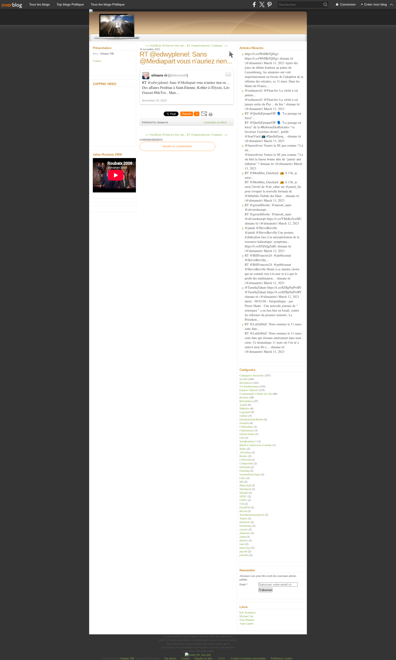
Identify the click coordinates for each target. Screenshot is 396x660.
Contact (97, 61)
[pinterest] (269, 4)
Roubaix (244, 397)
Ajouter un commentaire (177, 146)
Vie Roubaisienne (249, 386)
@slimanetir (178, 75)
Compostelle (246, 463)
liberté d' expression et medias (255, 445)
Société (243, 379)
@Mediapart (186, 82)
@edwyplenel (158, 82)
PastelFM (244, 507)
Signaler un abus (203, 658)
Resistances (245, 382)
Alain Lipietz (246, 623)
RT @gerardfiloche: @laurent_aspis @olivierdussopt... (268, 207)
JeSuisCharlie (246, 434)
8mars (242, 448)
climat (242, 536)
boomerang (245, 525)
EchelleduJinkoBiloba (251, 419)
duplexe (243, 540)
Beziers (243, 456)
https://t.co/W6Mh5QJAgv (262, 54)
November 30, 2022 (154, 100)
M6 (241, 481)
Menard (243, 492)
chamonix (244, 533)
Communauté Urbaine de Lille (255, 393)
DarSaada (244, 467)
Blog (95, 53)
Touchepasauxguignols (251, 514)
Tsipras (243, 518)
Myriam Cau (246, 616)
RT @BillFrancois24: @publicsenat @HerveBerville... (268, 257)
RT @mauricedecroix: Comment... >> (207, 45)
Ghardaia (244, 470)
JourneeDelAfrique (249, 474)
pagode (243, 551)
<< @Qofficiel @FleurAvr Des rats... (166, 45)
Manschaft (245, 485)
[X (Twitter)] (262, 4)
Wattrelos (244, 408)
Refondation (246, 401)
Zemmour (244, 522)
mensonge (244, 547)
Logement (244, 412)
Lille (241, 437)
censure (243, 529)
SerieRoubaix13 (248, 441)
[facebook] (254, 4)
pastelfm (244, 555)
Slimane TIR (127, 658)
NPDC (243, 496)
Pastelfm (244, 423)
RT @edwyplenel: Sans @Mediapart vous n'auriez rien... (186, 57)
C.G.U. (222, 658)
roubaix (243, 415)
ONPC (243, 500)
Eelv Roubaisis (247, 612)
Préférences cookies (281, 658)
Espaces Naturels (248, 390)
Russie (243, 511)
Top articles (170, 658)
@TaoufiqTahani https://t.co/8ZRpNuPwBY (273, 287)
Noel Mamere (246, 620)
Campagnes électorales (251, 375)
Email (242, 584)
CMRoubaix (246, 426)
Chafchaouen (246, 430)
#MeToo (160, 92)
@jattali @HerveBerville (261, 228)
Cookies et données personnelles (248, 658)
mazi (242, 544)
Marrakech (245, 489)
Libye (242, 478)
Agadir (243, 404)
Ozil (241, 503)
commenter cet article (215, 122)
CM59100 (245, 459)
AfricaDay (245, 452)
